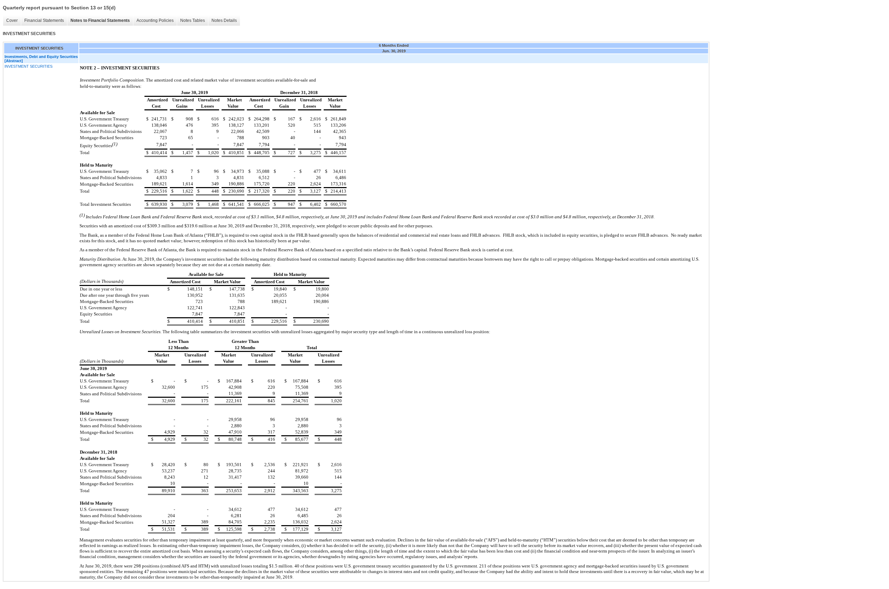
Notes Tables (192, 20)
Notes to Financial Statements (100, 20)
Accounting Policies (155, 20)
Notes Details (224, 20)
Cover (12, 20)
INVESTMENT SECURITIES (28, 66)
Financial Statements (44, 20)
